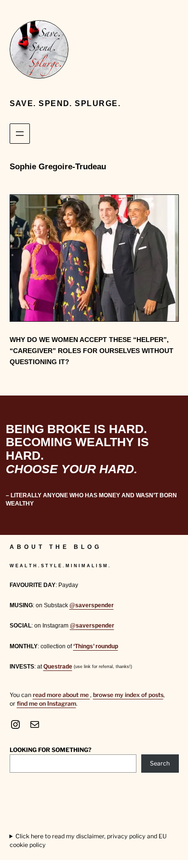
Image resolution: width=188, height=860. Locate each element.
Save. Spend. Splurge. (65, 103)
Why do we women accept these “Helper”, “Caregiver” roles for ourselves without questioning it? (92, 351)
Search (160, 763)
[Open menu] (20, 133)
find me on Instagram (46, 703)
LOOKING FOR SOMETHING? (51, 749)
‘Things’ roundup (95, 646)
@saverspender (91, 605)
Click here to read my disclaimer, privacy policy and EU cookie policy (88, 840)
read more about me (61, 694)
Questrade (57, 666)
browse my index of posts (128, 694)
